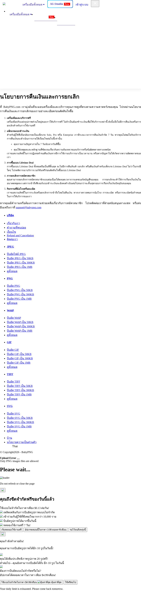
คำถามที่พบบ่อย (16, 227)
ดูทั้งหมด (12, 271)
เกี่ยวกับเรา (13, 223)
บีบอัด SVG (13, 413)
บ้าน (9, 437)
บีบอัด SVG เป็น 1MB (19, 426)
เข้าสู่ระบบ (82, 4)
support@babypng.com (28, 207)
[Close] (18, 458)
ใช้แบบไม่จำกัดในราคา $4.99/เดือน (31, 582)
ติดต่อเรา (12, 239)
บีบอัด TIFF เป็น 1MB (19, 394)
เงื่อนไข (11, 231)
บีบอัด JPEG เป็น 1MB (19, 266)
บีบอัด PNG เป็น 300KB (20, 294)
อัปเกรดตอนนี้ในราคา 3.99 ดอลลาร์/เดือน (45, 529)
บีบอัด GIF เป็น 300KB (20, 358)
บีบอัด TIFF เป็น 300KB (20, 390)
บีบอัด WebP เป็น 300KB (21, 326)
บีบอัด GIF (13, 349)
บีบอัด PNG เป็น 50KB (20, 290)
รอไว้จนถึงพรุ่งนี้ (78, 529)
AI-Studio (59, 3)
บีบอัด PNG (13, 285)
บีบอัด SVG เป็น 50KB (20, 417)
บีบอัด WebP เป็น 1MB (19, 330)
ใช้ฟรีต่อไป (70, 582)
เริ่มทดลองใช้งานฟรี (11, 529)
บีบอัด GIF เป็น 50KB (19, 354)
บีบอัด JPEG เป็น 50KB (20, 258)
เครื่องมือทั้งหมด (33, 4)
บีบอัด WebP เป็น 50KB (20, 322)
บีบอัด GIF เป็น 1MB (18, 362)
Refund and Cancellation (20, 235)
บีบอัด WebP (14, 317)
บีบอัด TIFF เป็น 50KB (20, 385)
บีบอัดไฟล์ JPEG (16, 254)
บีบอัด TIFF (13, 381)
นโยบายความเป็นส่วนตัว (21, 442)
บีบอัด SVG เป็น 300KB (20, 422)
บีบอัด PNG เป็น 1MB (19, 298)
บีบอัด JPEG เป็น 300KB (21, 262)
